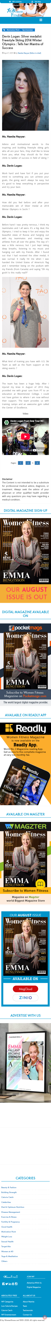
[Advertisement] (25, 1118)
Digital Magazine (34, 1287)
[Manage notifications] (45, 1317)
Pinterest (13, 1283)
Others (4, 1261)
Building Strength (9, 1192)
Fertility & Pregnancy (10, 1221)
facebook (3, 1283)
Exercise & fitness (8, 1217)
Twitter (7, 1283)
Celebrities (6, 1202)
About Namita (28, 1301)
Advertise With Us (34, 1283)
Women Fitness (15, 12)
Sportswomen (27, 30)
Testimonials (28, 1310)
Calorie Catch (7, 1197)
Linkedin (10, 1283)
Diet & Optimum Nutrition (12, 1207)
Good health (6, 1226)
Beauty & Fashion (8, 1187)
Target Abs (6, 1246)
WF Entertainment (8, 1315)
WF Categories (7, 1301)
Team (25, 1306)
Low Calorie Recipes (9, 1306)
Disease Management (10, 1212)
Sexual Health (7, 1241)
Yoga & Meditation (9, 1256)
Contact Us (27, 1315)
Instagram (16, 1283)
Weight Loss (6, 1236)
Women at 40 (7, 1251)
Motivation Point (13, 30)
